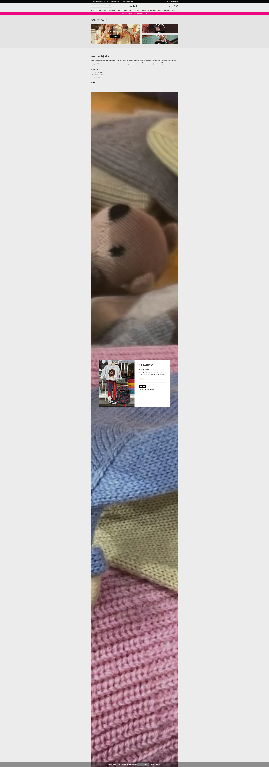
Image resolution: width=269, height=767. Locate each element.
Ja (139, 764)
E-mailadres (141, 378)
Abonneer (142, 386)
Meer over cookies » (155, 764)
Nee (146, 764)
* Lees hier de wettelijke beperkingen (146, 389)
